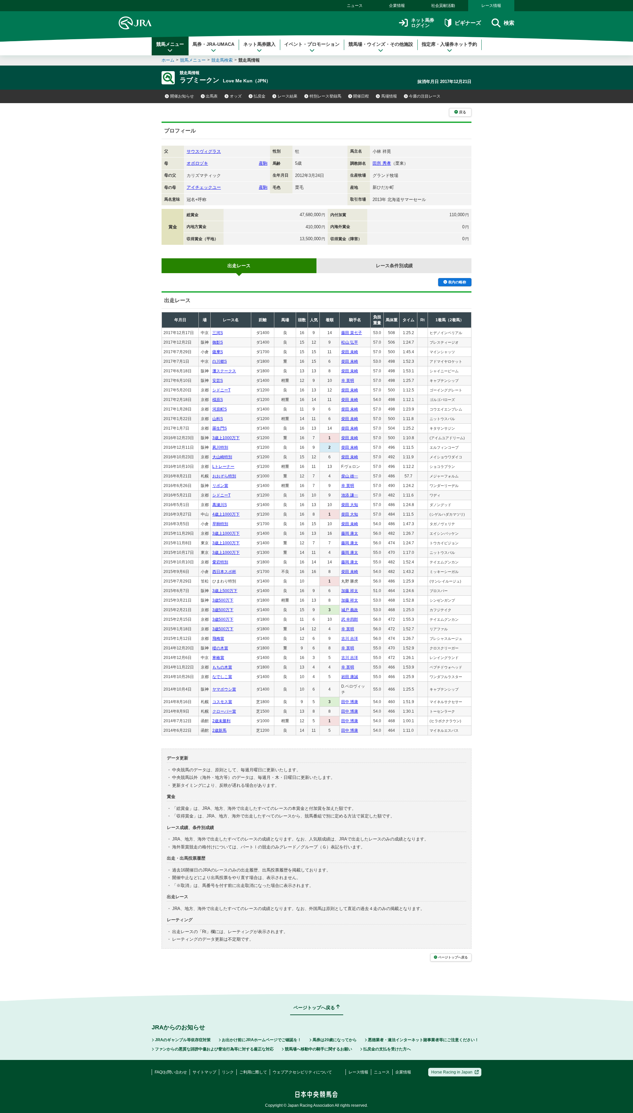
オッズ (236, 96)
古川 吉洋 (349, 638)
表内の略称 (457, 282)
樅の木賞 (220, 648)
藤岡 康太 (349, 533)
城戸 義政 (349, 610)
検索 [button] (509, 23)
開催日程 (361, 96)
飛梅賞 (218, 638)
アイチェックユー (204, 187)
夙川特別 (220, 447)
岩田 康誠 (349, 676)
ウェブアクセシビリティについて (302, 1072)
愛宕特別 (220, 562)
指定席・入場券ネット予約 (449, 44)
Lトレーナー (223, 466)
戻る (462, 112)
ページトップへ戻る (453, 957)
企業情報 (397, 5)
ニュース (355, 5)
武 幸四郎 (349, 619)
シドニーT (221, 390)
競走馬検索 (222, 60)
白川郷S (219, 361)
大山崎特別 (222, 457)
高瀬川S (219, 504)
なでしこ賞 (222, 676)
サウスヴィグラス (204, 151)
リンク (228, 1072)
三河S (217, 332)
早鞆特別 (220, 524)
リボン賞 (220, 485)
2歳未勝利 (221, 721)
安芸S (217, 380)
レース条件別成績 (394, 265)
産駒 (263, 163)
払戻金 (259, 96)
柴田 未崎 (349, 352)
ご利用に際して (253, 1072)
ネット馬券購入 (259, 44)
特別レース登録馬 (325, 96)
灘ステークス (224, 371)
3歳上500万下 (224, 590)
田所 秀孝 (382, 163)
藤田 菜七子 (351, 332)
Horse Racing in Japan (451, 1072)
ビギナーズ (468, 23)
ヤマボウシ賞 (224, 689)
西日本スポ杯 (224, 571)
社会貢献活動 (443, 5)
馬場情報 (389, 96)
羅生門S (219, 428)
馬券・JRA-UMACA (213, 44)
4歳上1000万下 (226, 514)
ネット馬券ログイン (422, 22)
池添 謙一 (349, 495)
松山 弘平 (349, 342)
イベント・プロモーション (312, 44)
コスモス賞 (222, 701)
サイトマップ (204, 1072)
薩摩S (217, 352)
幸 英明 (347, 380)
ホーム (168, 60)
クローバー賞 (224, 711)
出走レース (239, 265)
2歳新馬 (219, 730)
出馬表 (212, 96)
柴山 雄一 (349, 476)
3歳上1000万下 (226, 438)
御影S (217, 342)
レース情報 (491, 5)
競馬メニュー (170, 44)
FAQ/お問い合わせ (171, 1072)
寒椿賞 (218, 657)
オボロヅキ (197, 163)
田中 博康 (349, 701)
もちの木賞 (222, 667)
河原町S (219, 409)
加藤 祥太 (349, 590)
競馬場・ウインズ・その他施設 (380, 44)
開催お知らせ (182, 96)
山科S (217, 418)
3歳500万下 (222, 600)
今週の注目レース (424, 96)
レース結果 (287, 96)
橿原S (217, 399)
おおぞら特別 (224, 476)
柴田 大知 (349, 504)
